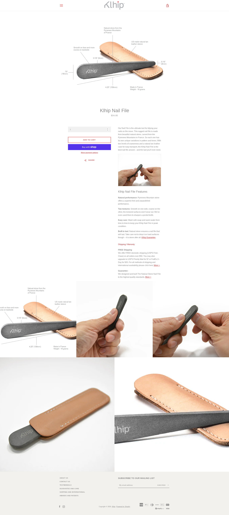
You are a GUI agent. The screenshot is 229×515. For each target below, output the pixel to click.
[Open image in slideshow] (114, 59)
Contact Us (65, 481)
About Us (64, 478)
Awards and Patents (69, 496)
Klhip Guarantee (148, 237)
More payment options (89, 153)
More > (157, 265)
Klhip (113, 506)
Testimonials (66, 485)
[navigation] (61, 5)
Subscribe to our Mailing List (136, 478)
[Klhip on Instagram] (63, 506)
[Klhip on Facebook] (59, 506)
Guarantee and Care (69, 488)
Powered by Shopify (123, 506)
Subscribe (161, 485)
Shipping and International (72, 492)
